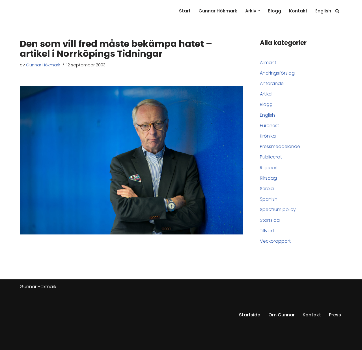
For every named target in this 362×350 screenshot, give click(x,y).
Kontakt (298, 11)
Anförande (272, 83)
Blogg (274, 11)
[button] (259, 11)
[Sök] (337, 11)
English (323, 11)
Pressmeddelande (280, 146)
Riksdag (268, 178)
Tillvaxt (267, 230)
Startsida (270, 220)
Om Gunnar (281, 315)
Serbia (267, 188)
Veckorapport (275, 241)
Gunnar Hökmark (218, 11)
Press (335, 315)
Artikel (266, 94)
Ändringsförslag (277, 73)
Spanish (268, 199)
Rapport (269, 167)
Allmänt (268, 62)
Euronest (269, 125)
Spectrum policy (278, 209)
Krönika (268, 136)
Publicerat (271, 157)
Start (185, 11)
